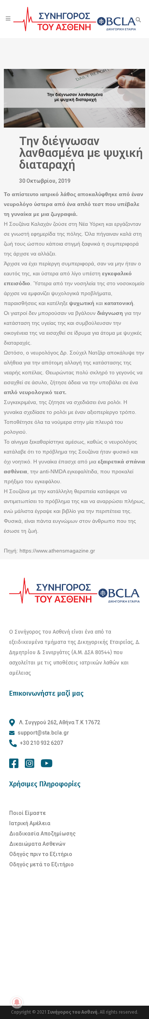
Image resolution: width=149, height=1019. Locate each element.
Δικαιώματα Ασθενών (37, 844)
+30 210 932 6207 (41, 743)
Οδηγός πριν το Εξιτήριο (40, 854)
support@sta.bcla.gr (43, 733)
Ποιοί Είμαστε (27, 813)
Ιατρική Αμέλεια (29, 823)
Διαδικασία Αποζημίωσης (42, 834)
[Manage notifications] (17, 1002)
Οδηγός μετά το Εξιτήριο (41, 864)
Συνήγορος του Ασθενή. (73, 1012)
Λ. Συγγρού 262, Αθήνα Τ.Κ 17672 (59, 722)
